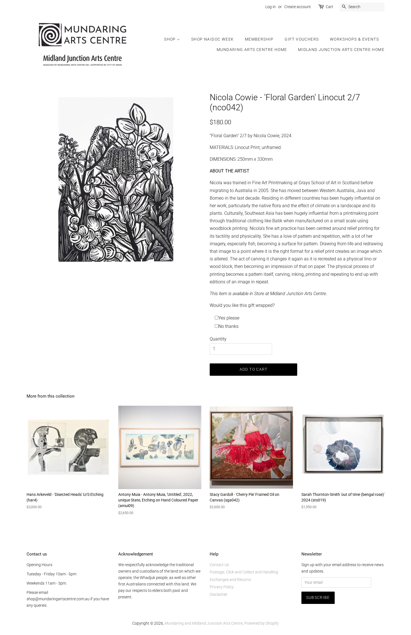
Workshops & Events (354, 39)
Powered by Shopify (261, 623)
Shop (170, 39)
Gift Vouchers (302, 39)
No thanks (228, 326)
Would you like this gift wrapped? (242, 305)
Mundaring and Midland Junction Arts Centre (204, 623)
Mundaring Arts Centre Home (252, 49)
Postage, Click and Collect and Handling (244, 572)
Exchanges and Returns (230, 579)
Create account (297, 6)
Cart (329, 6)
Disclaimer (219, 594)
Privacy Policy (222, 587)
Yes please (228, 318)
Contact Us (219, 564)
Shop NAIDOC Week (212, 39)
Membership (259, 39)
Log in (270, 6)
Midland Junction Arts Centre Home (341, 49)
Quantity (218, 339)
